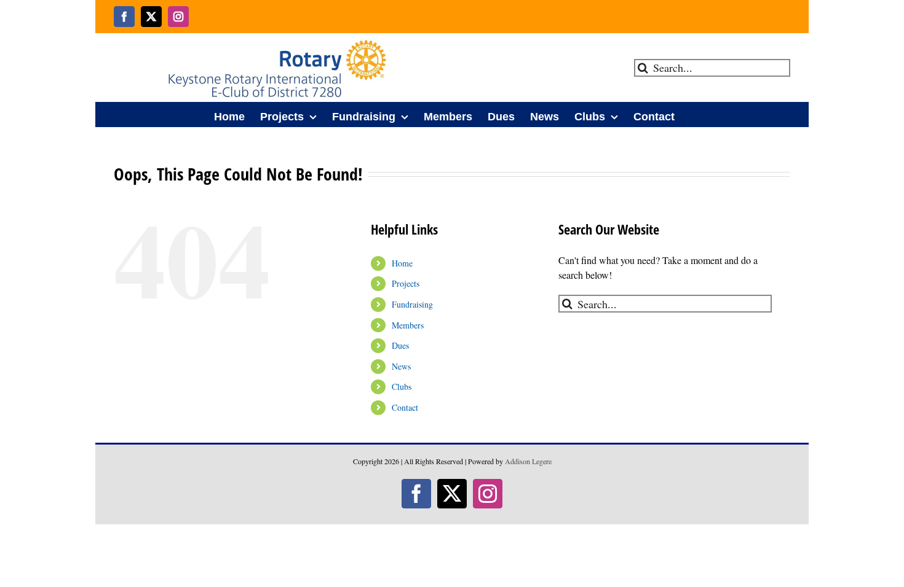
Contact (405, 407)
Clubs (401, 386)
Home (402, 263)
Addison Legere (528, 461)
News (401, 366)
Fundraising (412, 304)
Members (408, 325)
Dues (400, 345)
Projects (405, 283)
